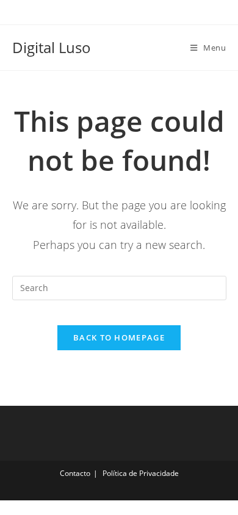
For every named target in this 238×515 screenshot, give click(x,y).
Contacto (75, 473)
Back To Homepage (119, 337)
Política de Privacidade (141, 473)
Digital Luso (51, 47)
